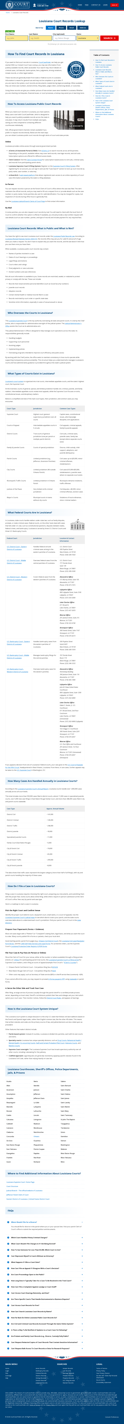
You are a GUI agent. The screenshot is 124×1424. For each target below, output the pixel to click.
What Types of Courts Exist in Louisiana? (104, 82)
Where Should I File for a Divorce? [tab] (24, 1222)
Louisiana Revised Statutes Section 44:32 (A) (21, 239)
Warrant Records (68, 1383)
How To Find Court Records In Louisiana (105, 61)
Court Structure (12, 1186)
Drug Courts (62, 1040)
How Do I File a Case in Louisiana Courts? (102, 97)
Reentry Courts (14, 1046)
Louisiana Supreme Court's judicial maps (20, 917)
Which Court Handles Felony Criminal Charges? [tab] (29, 1238)
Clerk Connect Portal (34, 160)
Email (72, 28)
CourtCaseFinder (45, 62)
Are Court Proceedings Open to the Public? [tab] (27, 1274)
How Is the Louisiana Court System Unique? (104, 102)
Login (105, 5)
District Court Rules (54, 998)
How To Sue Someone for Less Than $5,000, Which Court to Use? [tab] (36, 1250)
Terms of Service (101, 1368)
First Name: (10, 34)
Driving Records (41, 1378)
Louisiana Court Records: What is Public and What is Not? (103, 72)
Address (83, 28)
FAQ (6, 1373)
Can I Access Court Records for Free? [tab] (25, 1305)
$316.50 (55, 967)
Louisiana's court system (14, 381)
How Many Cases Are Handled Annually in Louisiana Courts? (104, 92)
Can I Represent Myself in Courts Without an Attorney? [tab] (32, 1256)
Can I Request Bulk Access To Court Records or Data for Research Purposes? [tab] (40, 1348)
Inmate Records (68, 1368)
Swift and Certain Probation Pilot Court (50, 1043)
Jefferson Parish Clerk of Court (17, 1195)
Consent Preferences (112, 1417)
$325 (54, 971)
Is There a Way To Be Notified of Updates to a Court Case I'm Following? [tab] (39, 1330)
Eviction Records (41, 1380)
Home (80, 5)
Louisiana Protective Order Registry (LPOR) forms (29, 946)
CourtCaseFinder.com (17, 5)
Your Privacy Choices (103, 1373)
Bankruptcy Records (42, 1371)
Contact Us (95, 5)
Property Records (68, 1378)
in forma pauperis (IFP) (56, 979)
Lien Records (67, 1371)
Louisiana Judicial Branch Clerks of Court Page (28, 201)
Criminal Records (41, 1373)
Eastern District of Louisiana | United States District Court (28, 1199)
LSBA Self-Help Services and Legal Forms (35, 944)
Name (50, 28)
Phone (61, 28)
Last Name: (33, 34)
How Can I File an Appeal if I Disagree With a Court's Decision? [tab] (35, 1268)
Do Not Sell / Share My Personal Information (106, 1377)
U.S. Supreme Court (24, 770)
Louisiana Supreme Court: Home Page (20, 1182)
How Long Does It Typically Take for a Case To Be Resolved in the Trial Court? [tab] (41, 1281)
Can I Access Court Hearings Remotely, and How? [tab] (30, 1293)
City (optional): (59, 34)
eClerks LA (45, 151)
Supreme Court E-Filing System (64, 166)
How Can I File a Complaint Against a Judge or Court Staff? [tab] (33, 1287)
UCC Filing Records (69, 1380)
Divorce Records (41, 1376)
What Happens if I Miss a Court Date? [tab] (25, 1262)
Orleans (36, 1136)
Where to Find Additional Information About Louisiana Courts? (104, 114)
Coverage (8, 1376)
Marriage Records (68, 1373)
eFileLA (16, 960)
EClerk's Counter (70, 962)
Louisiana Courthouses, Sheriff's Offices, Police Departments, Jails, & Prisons (104, 107)
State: (79, 34)
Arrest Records (40, 1368)
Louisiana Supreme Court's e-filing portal (64, 960)
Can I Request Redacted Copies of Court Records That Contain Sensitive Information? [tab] (44, 1342)
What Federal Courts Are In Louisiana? (104, 87)
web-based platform (27, 175)
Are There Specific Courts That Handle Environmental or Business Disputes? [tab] (40, 1299)
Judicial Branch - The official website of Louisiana (24, 1191)
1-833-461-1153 (42, 6)
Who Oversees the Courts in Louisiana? (104, 78)
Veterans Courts (71, 1043)
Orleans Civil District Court (48, 941)
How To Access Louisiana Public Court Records (103, 66)
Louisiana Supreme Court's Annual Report (33, 789)
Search (108, 38)
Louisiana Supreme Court (18, 321)
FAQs (86, 5)
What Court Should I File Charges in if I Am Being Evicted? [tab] (33, 1244)
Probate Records (68, 1376)
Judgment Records (42, 1383)
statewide (73, 979)
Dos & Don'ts (100, 1380)
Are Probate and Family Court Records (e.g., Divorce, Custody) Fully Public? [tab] (40, 1336)
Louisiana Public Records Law (64, 236)
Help (6, 1378)
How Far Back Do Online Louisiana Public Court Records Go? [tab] (34, 1318)
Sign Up (114, 5)
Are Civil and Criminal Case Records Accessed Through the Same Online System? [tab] (42, 1324)
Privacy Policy (100, 1371)
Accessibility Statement (103, 1382)
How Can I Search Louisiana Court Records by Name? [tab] (31, 1311)
